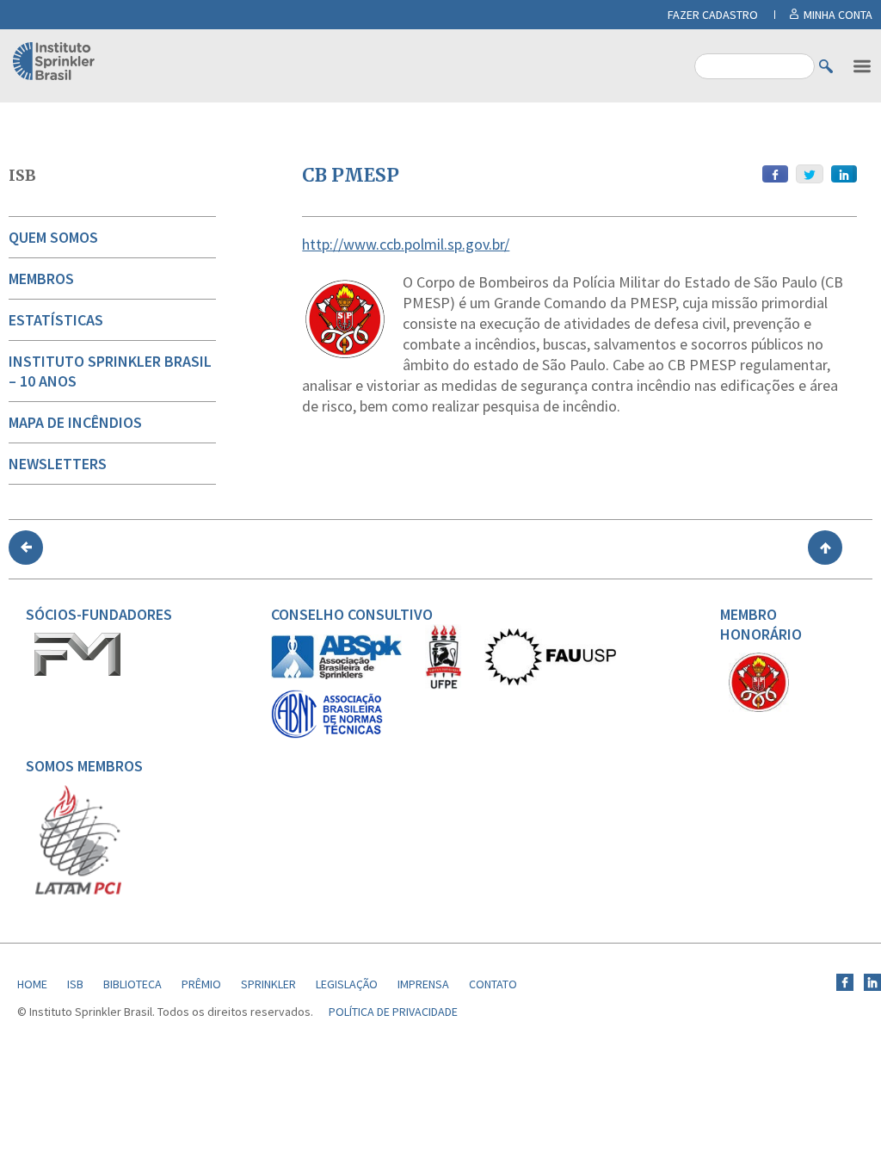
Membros (41, 278)
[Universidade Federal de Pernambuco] (443, 685)
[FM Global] (77, 671)
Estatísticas (56, 320)
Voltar (26, 547)
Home (32, 984)
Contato (493, 984)
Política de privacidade (393, 1011)
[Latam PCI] (78, 891)
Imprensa (423, 984)
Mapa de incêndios (75, 422)
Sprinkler (268, 984)
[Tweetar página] (809, 174)
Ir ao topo (825, 547)
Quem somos (53, 237)
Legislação (347, 984)
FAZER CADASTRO (713, 14)
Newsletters (58, 463)
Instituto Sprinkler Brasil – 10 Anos (110, 371)
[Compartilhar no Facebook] (775, 174)
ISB (22, 175)
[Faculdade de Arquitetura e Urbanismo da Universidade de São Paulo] (550, 681)
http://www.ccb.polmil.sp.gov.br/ (405, 244)
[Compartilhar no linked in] (844, 174)
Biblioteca (132, 984)
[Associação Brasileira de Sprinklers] (336, 675)
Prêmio (201, 984)
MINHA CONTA (838, 14)
